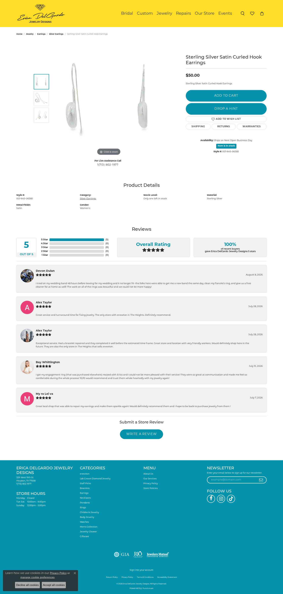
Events (225, 14)
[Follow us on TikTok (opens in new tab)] (231, 499)
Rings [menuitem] (83, 508)
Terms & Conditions (145, 577)
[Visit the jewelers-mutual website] (158, 554)
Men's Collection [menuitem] (88, 527)
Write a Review (141, 434)
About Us (148, 474)
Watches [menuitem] (84, 522)
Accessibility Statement (167, 577)
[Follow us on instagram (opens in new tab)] (221, 499)
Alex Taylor (44, 302)
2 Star (44, 251)
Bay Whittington (48, 362)
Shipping (198, 126)
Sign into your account (141, 570)
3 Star (44, 247)
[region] (109, 98)
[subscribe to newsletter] (261, 480)
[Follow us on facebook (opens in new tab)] (211, 499)
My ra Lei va (44, 394)
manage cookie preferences (37, 577)
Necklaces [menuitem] (85, 498)
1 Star (45, 255)
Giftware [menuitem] (84, 537)
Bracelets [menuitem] (85, 488)
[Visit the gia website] (121, 554)
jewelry (29, 34)
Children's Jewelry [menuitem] (89, 513)
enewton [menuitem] (84, 474)
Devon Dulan (45, 271)
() (106, 240)
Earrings (41, 34)
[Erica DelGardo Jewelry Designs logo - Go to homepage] (40, 13)
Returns (223, 126)
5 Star (44, 240)
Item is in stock (226, 146)
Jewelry (164, 14)
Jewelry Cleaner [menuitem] (88, 532)
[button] (242, 13)
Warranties (252, 126)
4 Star (44, 243)
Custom (145, 14)
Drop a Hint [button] (226, 108)
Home (19, 34)
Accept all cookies (54, 584)
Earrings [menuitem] (84, 493)
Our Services (150, 479)
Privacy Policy (150, 484)
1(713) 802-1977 (107, 165)
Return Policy (112, 577)
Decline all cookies (27, 584)
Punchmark (148, 588)
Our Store (204, 14)
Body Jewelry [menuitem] (87, 517)
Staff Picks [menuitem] (85, 484)
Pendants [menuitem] (85, 503)
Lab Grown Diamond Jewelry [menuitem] (95, 479)
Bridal (127, 14)
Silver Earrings (56, 34)
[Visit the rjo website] (138, 554)
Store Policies (150, 488)
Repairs (183, 14)
